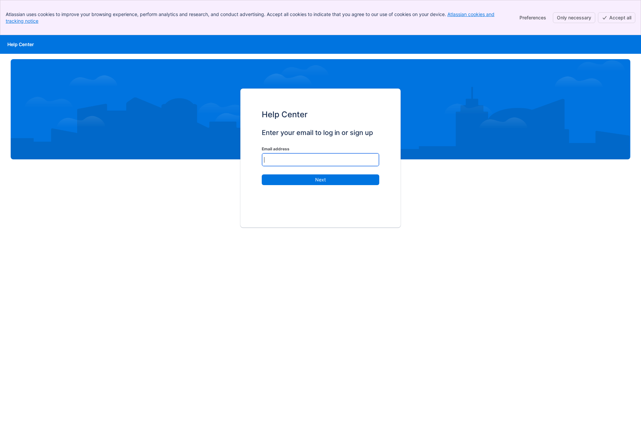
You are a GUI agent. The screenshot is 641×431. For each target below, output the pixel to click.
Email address (275, 148)
